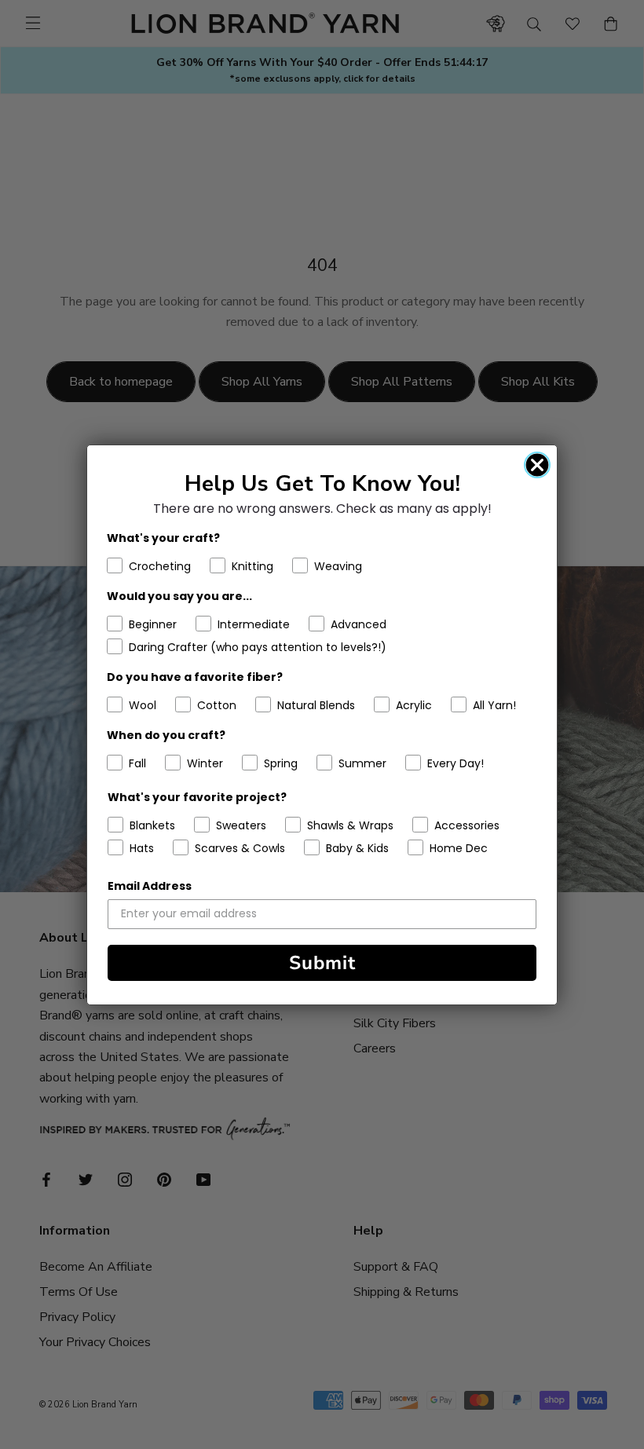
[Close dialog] (537, 465)
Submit (322, 962)
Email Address (150, 886)
